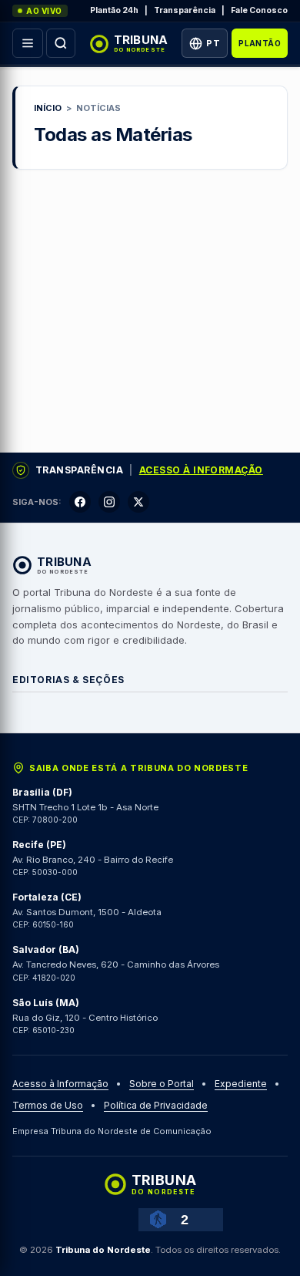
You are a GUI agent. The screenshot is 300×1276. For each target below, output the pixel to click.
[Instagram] (109, 502)
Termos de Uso (47, 1105)
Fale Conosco (259, 10)
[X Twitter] (138, 502)
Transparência (184, 10)
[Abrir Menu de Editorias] (27, 43)
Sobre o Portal (161, 1083)
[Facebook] (80, 502)
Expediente (241, 1083)
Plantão (259, 43)
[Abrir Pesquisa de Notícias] (60, 43)
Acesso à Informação (201, 470)
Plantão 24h (114, 10)
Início (48, 108)
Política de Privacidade (156, 1105)
